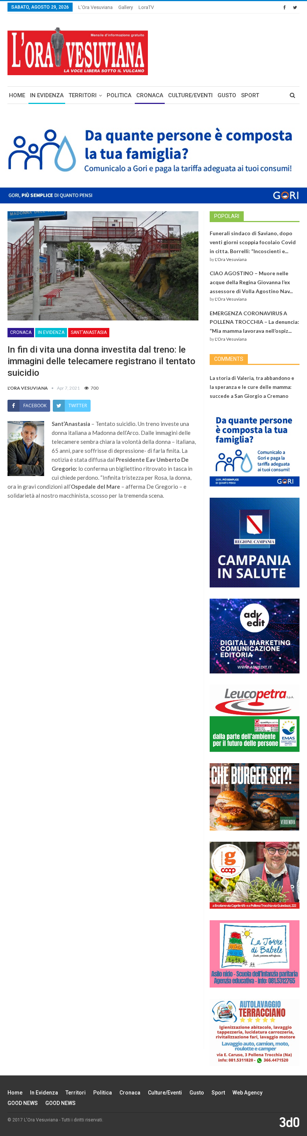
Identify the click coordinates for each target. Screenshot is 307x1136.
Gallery (125, 7)
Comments (228, 359)
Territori (83, 95)
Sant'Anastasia (89, 332)
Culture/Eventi (190, 95)
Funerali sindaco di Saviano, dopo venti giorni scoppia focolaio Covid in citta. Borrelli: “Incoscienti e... (253, 242)
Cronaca (149, 95)
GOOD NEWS (22, 1103)
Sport (250, 95)
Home (17, 95)
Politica (119, 95)
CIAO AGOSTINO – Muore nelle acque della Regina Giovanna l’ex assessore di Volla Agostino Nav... (251, 282)
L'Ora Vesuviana (231, 259)
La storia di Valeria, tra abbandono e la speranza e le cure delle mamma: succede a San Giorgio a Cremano (252, 387)
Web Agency (247, 1093)
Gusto (227, 95)
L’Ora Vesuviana (95, 7)
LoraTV (146, 7)
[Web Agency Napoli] (289, 1121)
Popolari (226, 216)
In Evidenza (47, 95)
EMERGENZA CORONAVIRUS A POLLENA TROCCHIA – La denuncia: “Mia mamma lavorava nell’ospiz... (254, 322)
